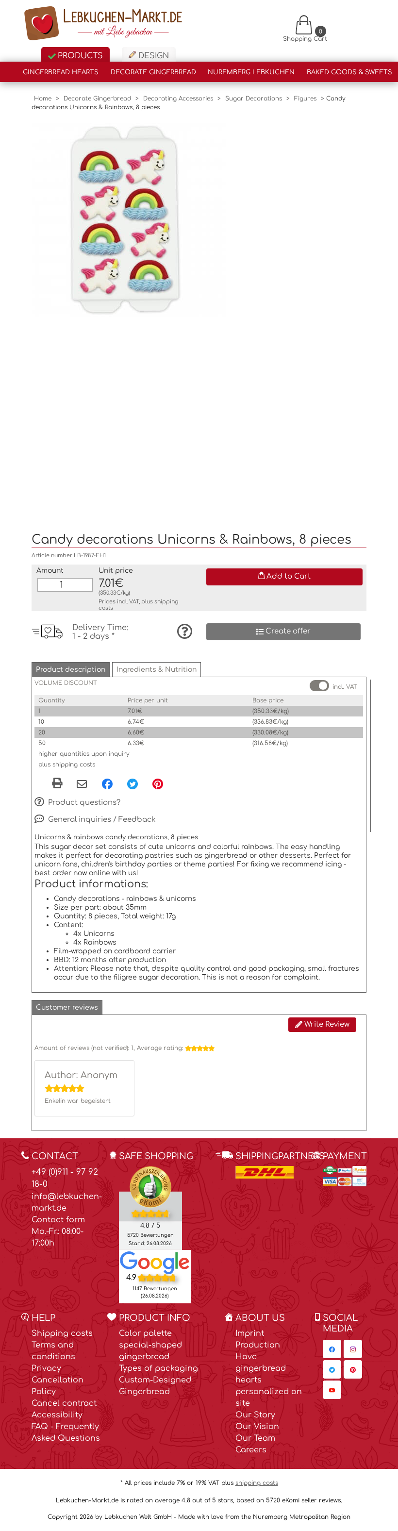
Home (42, 98)
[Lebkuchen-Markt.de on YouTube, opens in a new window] (332, 1390)
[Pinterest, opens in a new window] (157, 784)
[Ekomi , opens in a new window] (150, 1207)
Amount (50, 570)
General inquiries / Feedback (101, 819)
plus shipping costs (66, 764)
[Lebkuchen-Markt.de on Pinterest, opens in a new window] (353, 1369)
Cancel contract (64, 1403)
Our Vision (257, 1426)
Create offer (287, 631)
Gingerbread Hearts (61, 72)
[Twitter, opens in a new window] (132, 784)
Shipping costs (62, 1333)
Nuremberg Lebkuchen (251, 72)
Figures (305, 98)
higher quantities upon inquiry (84, 753)
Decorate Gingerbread (153, 72)
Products (79, 55)
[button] (71, 669)
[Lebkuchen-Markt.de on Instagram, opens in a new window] (353, 1349)
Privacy (46, 1368)
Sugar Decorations (253, 98)
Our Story (255, 1415)
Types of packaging (158, 1368)
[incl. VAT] (319, 685)
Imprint (249, 1333)
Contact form (58, 1219)
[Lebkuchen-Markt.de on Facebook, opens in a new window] (332, 1349)
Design (152, 55)
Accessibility (57, 1415)
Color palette (145, 1333)
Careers (250, 1450)
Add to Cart (288, 576)
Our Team (255, 1438)
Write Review (325, 1024)
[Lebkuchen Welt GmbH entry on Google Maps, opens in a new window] (155, 1262)
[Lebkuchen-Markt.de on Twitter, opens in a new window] (332, 1369)
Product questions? (83, 802)
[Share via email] (81, 785)
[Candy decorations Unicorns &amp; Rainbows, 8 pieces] (129, 220)
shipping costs (256, 1483)
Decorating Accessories (178, 98)
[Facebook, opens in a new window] (107, 784)
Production (257, 1345)
